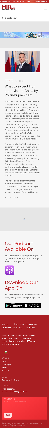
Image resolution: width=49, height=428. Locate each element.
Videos (4, 367)
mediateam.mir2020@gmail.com (14, 392)
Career (4, 377)
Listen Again (6, 364)
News (4, 362)
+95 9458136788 (8, 389)
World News (9, 81)
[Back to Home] (8, 7)
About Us (5, 370)
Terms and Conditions (10, 380)
